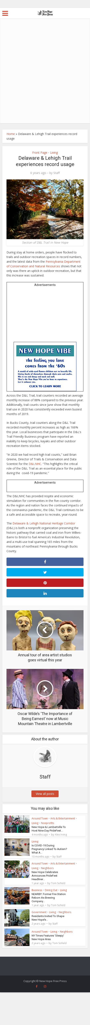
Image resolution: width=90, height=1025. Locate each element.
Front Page (39, 152)
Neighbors (47, 868)
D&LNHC (35, 464)
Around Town (40, 818)
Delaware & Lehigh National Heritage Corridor (44, 523)
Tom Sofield (58, 883)
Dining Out (51, 890)
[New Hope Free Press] (45, 13)
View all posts (45, 794)
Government (39, 912)
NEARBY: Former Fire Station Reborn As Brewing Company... (49, 898)
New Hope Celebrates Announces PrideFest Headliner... (45, 876)
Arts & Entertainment (62, 818)
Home (10, 134)
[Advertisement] (45, 76)
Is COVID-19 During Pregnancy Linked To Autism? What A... (49, 849)
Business (37, 890)
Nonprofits (47, 823)
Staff (56, 173)
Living (54, 152)
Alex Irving (61, 834)
